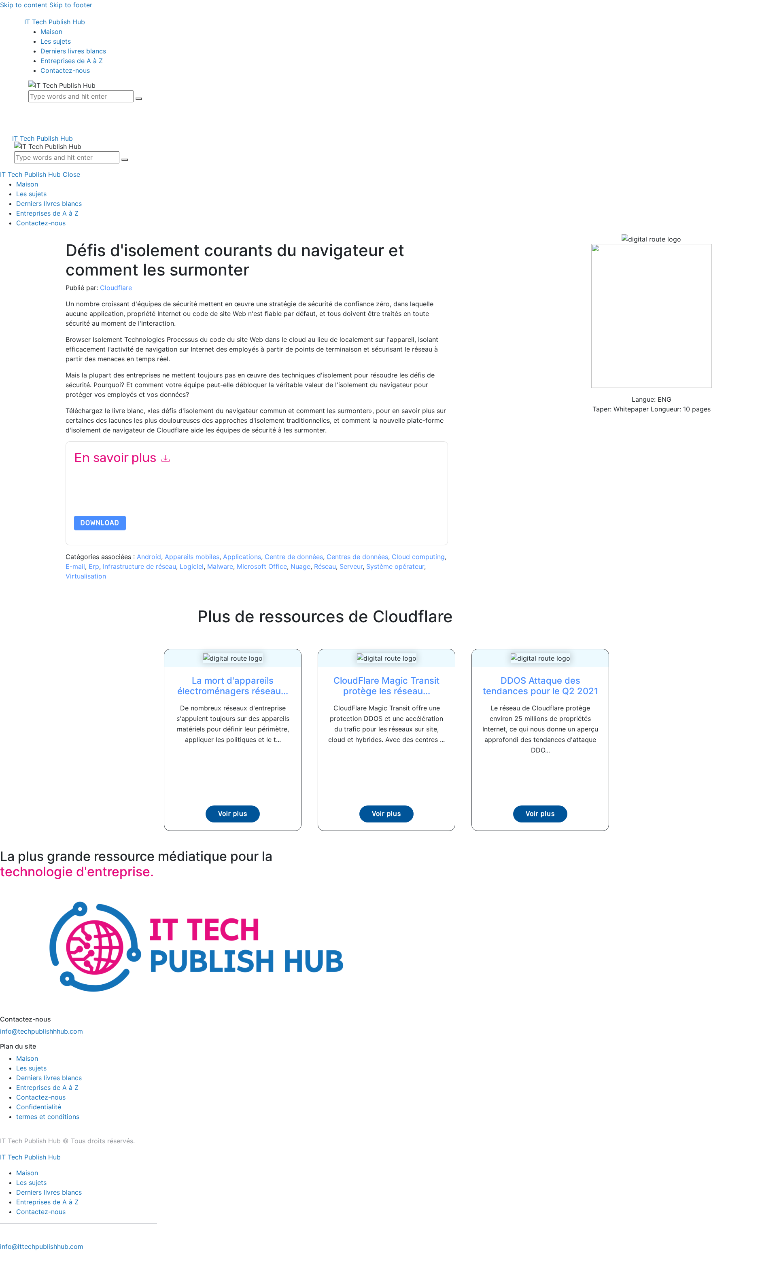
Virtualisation (86, 576)
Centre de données (294, 557)
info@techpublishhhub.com (41, 1031)
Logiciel (192, 566)
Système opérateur (395, 566)
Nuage (300, 566)
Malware (220, 566)
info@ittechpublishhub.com (41, 1246)
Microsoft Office (262, 566)
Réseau (325, 566)
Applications (242, 557)
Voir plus (232, 814)
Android (149, 557)
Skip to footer (70, 5)
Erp (94, 566)
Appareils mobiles (192, 557)
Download (100, 523)
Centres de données (357, 557)
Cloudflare (116, 288)
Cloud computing (418, 557)
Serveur (351, 566)
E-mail (75, 566)
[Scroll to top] (4, 1256)
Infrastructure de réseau (139, 566)
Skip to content (23, 5)
